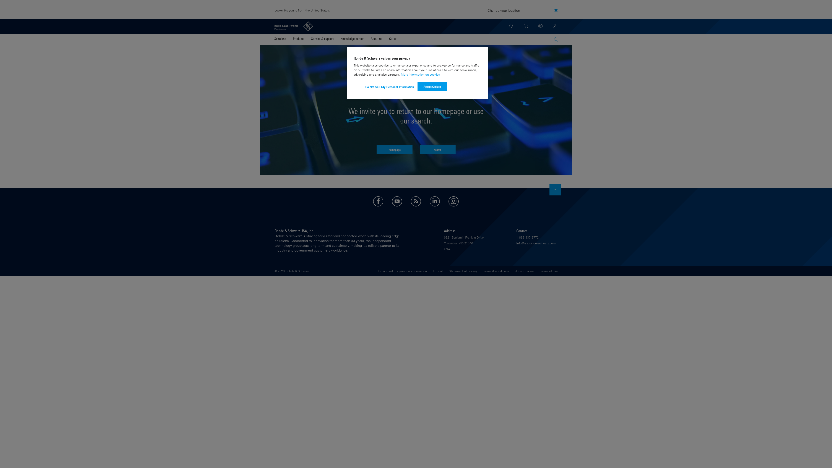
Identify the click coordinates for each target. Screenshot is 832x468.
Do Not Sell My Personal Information (389, 87)
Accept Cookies (432, 86)
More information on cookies (420, 74)
